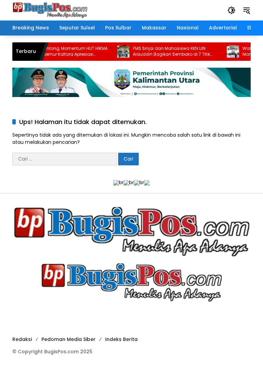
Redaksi (22, 339)
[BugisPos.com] (50, 9)
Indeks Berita (121, 339)
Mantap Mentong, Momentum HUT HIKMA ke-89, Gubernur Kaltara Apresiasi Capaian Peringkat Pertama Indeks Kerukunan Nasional (59, 51)
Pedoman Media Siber (68, 339)
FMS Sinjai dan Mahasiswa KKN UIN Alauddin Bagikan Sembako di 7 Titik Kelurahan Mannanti (165, 51)
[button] (231, 10)
